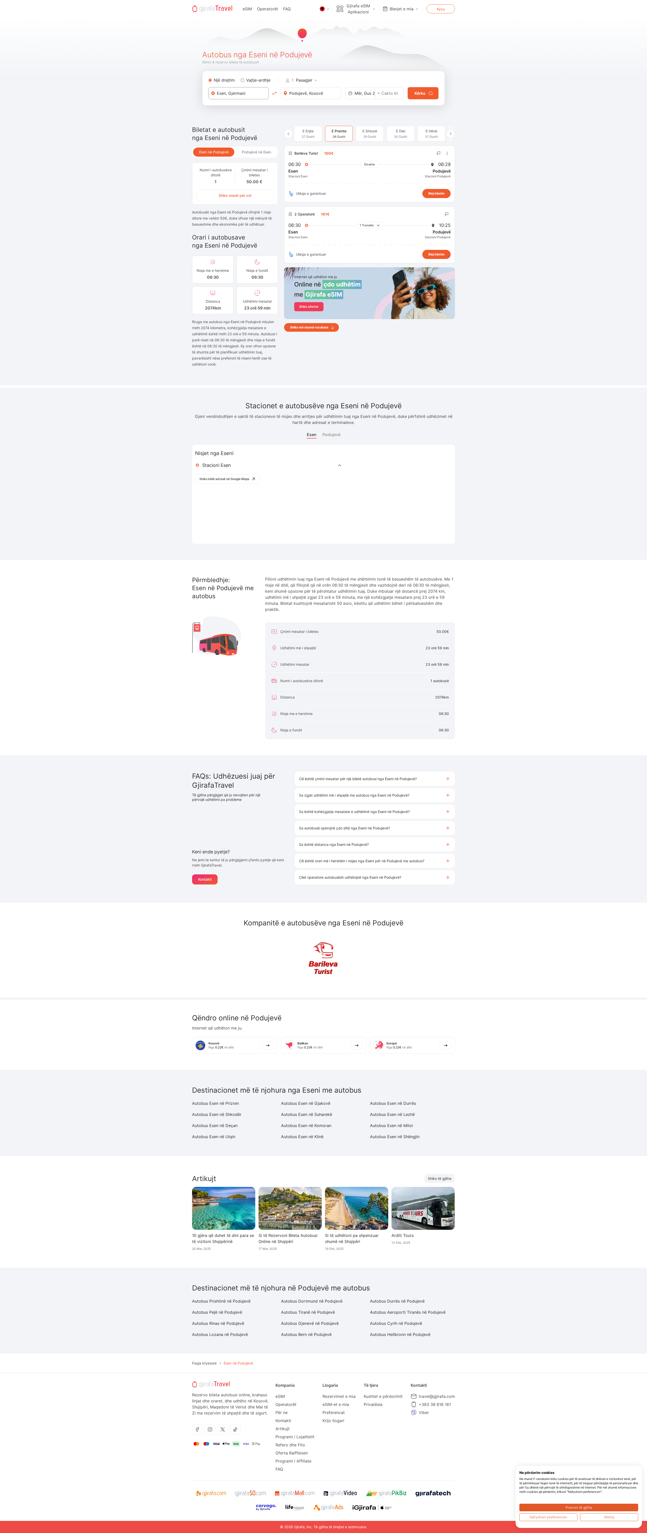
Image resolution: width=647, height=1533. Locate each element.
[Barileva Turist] (323, 959)
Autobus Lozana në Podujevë (220, 1334)
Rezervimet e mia (339, 1396)
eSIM (247, 8)
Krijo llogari (333, 1420)
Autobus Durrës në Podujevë (397, 1301)
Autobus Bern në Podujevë (306, 1334)
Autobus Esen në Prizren (215, 1103)
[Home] (212, 8)
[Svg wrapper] (211, 1494)
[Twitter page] (223, 1429)
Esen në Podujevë (213, 152)
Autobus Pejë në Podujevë (217, 1312)
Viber (424, 1412)
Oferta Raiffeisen (291, 1452)
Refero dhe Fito (290, 1444)
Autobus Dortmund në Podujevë (311, 1301)
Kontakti (205, 879)
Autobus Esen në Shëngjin (395, 1136)
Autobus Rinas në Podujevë (218, 1323)
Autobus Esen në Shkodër (216, 1114)
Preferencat (333, 1412)
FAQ (287, 8)
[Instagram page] (210, 1429)
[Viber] (414, 1412)
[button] (374, 779)
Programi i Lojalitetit (294, 1436)
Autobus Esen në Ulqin (213, 1136)
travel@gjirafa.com (437, 1396)
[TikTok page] (235, 1429)
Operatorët (267, 8)
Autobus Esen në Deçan (215, 1125)
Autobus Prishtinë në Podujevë (221, 1301)
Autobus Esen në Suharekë (306, 1114)
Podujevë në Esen (256, 152)
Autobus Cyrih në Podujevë (396, 1323)
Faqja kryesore (204, 1363)
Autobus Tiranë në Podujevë (308, 1312)
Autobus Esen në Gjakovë (305, 1103)
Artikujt (282, 1428)
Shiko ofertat (308, 306)
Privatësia (373, 1404)
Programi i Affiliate (293, 1461)
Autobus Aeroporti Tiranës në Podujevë (408, 1312)
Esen (311, 434)
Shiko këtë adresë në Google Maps (224, 479)
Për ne (281, 1412)
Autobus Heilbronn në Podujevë (400, 1334)
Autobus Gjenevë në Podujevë (310, 1323)
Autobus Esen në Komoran (306, 1125)
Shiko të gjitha (439, 1178)
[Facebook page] (197, 1429)
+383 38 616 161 (435, 1404)
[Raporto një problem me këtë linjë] (439, 153)
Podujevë (331, 434)
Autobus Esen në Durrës (393, 1103)
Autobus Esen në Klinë (302, 1136)
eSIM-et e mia (335, 1404)
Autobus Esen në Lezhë (392, 1114)
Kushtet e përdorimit (383, 1396)
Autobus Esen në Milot (391, 1125)
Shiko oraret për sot (235, 195)
